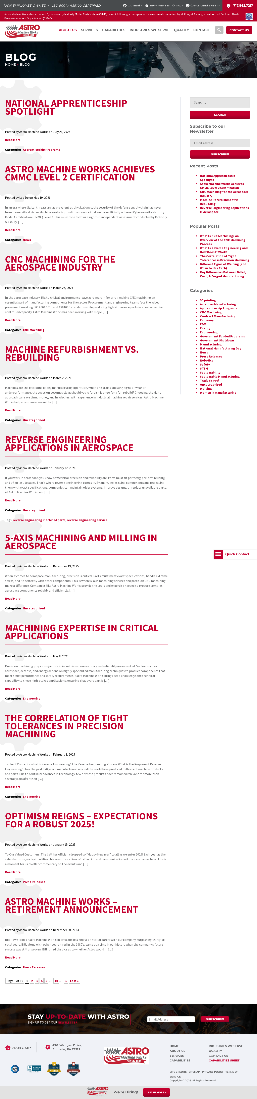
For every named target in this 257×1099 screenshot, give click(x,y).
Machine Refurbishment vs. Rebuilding (72, 353)
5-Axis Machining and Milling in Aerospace (81, 542)
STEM (204, 368)
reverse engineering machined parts (39, 520)
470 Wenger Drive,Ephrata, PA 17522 (67, 1047)
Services (177, 1055)
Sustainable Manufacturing (220, 376)
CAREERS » (135, 5)
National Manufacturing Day (220, 348)
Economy (207, 320)
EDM (203, 324)
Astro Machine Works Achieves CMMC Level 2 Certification (80, 173)
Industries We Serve (226, 1046)
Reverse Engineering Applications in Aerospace (69, 443)
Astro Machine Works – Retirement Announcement (71, 905)
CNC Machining (34, 330)
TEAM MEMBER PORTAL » (166, 5)
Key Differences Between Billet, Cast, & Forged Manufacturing (223, 274)
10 (56, 981)
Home (10, 64)
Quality (215, 1051)
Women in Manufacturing (218, 392)
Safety (205, 364)
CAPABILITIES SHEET (224, 1060)
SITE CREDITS (178, 1071)
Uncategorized (34, 420)
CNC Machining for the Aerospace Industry (60, 263)
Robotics (206, 360)
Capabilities (180, 1060)
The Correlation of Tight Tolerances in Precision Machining (66, 726)
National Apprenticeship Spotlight (66, 107)
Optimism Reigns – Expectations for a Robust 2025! (81, 820)
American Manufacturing (218, 304)
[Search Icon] (219, 30)
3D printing (208, 300)
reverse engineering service (87, 520)
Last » (74, 981)
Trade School (209, 380)
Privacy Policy (213, 1071)
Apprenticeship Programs (41, 150)
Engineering (32, 698)
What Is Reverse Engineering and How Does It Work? (224, 250)
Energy (205, 328)
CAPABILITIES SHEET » (205, 5)
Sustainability (210, 372)
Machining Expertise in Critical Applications (82, 632)
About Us (177, 1051)
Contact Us (218, 1055)
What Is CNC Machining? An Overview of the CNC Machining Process (222, 240)
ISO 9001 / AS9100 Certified (76, 5)
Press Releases (34, 882)
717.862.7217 (242, 5)
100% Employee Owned (24, 5)
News (27, 240)
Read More (12, 140)
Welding (206, 388)
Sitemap (195, 1071)
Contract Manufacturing (218, 316)
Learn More (156, 1092)
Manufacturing (211, 344)
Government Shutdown (217, 340)
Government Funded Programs (222, 336)
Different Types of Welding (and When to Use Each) (223, 266)
